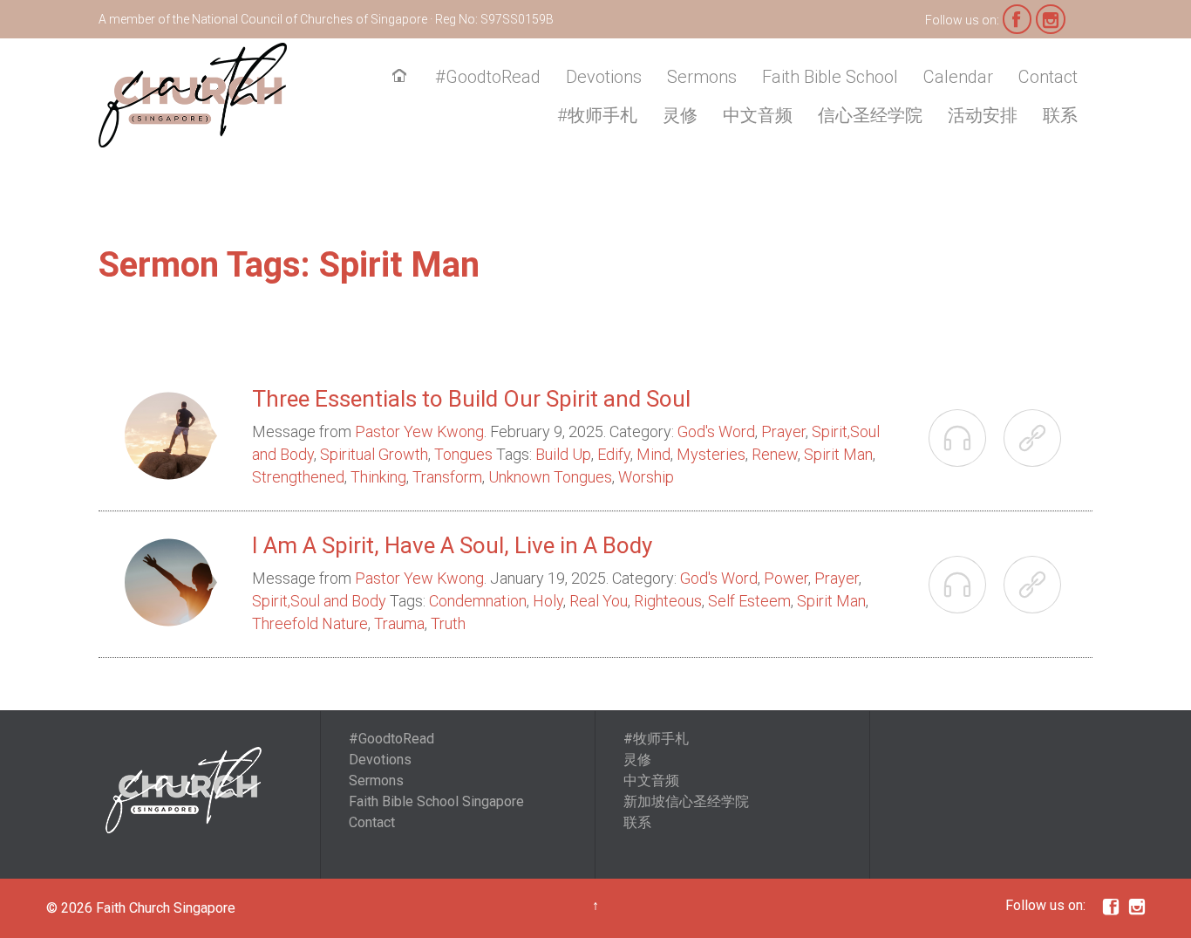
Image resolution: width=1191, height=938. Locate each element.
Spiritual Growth (374, 454)
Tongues (463, 454)
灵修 (637, 759)
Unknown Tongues (550, 477)
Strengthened (298, 477)
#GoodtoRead (391, 738)
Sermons (376, 780)
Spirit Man (838, 454)
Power (786, 578)
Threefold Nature (310, 623)
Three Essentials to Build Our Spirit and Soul (471, 399)
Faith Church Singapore (165, 908)
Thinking (378, 477)
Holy (548, 601)
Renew (775, 454)
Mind (653, 454)
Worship (646, 477)
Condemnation (478, 601)
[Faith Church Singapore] (193, 95)
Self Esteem (749, 601)
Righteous (668, 601)
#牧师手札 (656, 738)
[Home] (402, 78)
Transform (447, 477)
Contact (372, 822)
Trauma (399, 623)
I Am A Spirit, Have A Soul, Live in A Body (452, 545)
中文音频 (651, 780)
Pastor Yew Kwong (419, 431)
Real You (598, 601)
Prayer (783, 431)
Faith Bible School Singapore (436, 801)
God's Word (716, 431)
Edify (613, 454)
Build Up (563, 454)
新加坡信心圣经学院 (686, 801)
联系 (637, 822)
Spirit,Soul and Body (319, 601)
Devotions (380, 759)
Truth (448, 623)
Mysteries (711, 454)
